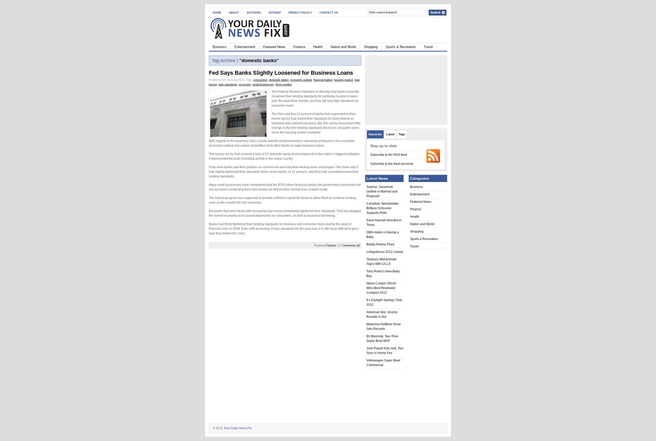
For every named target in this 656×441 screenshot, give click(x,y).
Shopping (371, 47)
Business (220, 47)
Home (217, 12)
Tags (402, 134)
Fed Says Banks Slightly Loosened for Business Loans (281, 73)
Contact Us (329, 12)
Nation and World (343, 47)
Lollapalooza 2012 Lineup (384, 252)
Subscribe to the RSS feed (388, 155)
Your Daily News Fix (238, 428)
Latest (390, 134)
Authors (254, 12)
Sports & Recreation (401, 47)
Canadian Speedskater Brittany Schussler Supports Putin (382, 208)
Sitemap (275, 12)
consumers (260, 79)
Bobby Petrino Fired (380, 244)
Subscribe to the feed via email (391, 164)
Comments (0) (351, 245)
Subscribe (375, 134)
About (234, 12)
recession (245, 84)
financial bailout (323, 79)
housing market (343, 79)
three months (283, 84)
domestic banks (279, 79)
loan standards (228, 84)
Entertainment (244, 47)
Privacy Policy (300, 12)
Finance (299, 47)
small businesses (263, 84)
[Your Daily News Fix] (259, 29)
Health (318, 47)
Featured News (274, 47)
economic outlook (301, 79)
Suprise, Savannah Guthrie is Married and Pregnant (381, 191)
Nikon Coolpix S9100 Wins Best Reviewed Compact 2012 (381, 288)
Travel (428, 47)
